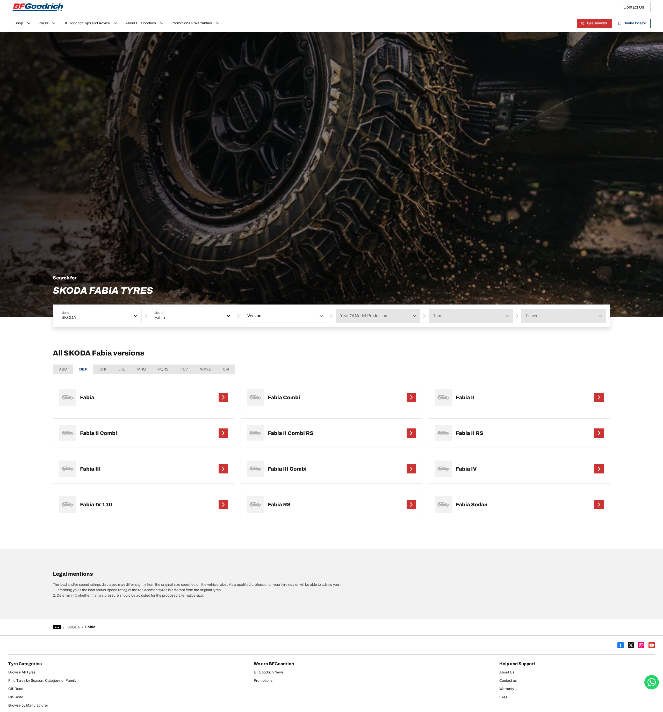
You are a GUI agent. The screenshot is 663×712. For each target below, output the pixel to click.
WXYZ (205, 369)
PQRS (163, 369)
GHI (102, 369)
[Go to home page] (38, 7)
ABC (63, 369)
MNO (141, 369)
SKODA (73, 627)
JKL (121, 369)
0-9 (226, 369)
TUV (184, 369)
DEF (83, 369)
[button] (135, 315)
